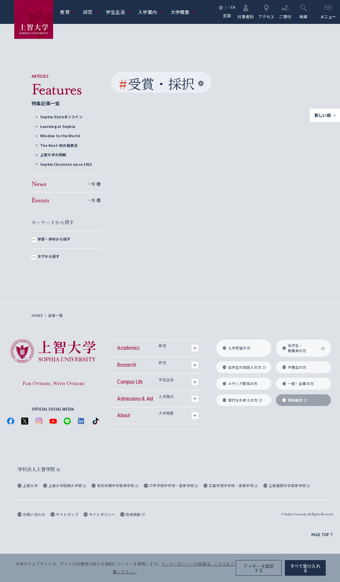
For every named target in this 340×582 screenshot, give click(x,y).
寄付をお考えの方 (243, 400)
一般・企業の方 (301, 383)
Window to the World (60, 135)
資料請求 (295, 400)
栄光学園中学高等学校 (116, 485)
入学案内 (150, 12)
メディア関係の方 (243, 383)
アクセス (266, 16)
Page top (320, 534)
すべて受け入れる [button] (305, 568)
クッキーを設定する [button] (258, 568)
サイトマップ (67, 514)
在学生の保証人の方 (245, 367)
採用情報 (133, 514)
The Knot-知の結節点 (59, 145)
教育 (68, 12)
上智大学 (30, 485)
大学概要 (183, 12)
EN (233, 7)
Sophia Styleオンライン (61, 116)
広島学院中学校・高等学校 (231, 485)
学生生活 (118, 12)
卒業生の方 (297, 367)
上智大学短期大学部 (65, 485)
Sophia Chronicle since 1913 (66, 164)
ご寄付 (285, 16)
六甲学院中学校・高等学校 (172, 485)
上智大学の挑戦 (53, 154)
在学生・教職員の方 (297, 348)
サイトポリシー (102, 514)
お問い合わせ (34, 514)
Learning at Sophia (57, 126)
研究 (91, 12)
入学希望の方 (239, 347)
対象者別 (245, 16)
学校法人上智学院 (37, 469)
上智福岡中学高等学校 (288, 485)
